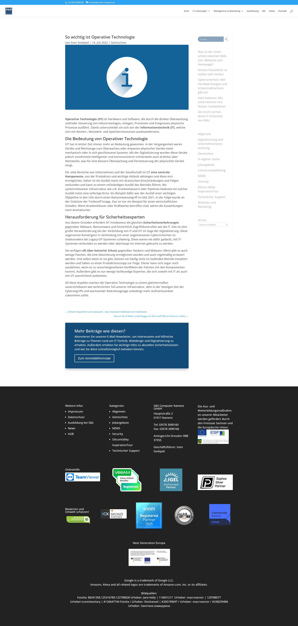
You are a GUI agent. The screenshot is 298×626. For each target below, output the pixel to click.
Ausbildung (253, 11)
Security (203, 181)
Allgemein (204, 134)
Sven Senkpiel (80, 42)
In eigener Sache (209, 159)
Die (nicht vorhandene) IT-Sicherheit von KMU (210, 116)
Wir (264, 11)
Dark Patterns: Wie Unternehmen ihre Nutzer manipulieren (212, 102)
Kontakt (282, 11)
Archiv (202, 220)
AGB (71, 434)
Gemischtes (118, 42)
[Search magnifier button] (226, 39)
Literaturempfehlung (212, 170)
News (272, 11)
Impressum (75, 411)
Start (186, 11)
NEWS (202, 176)
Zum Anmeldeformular (94, 358)
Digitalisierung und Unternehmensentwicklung (210, 144)
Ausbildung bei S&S (81, 422)
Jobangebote (206, 165)
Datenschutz (76, 417)
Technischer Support (211, 197)
